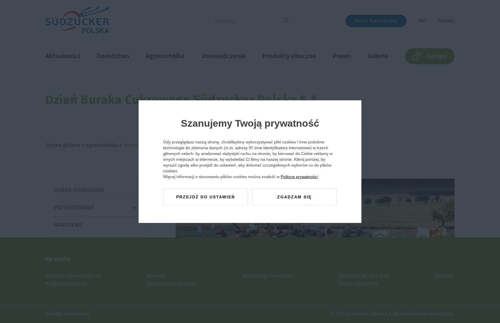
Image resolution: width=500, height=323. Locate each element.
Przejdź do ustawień (205, 197)
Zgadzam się (294, 197)
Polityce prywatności (299, 176)
